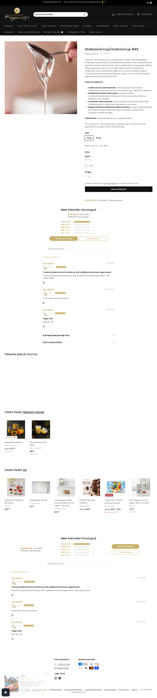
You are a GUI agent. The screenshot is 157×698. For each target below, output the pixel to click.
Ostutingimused (55, 689)
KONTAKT (9, 32)
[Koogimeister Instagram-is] (55, 678)
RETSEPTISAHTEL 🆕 (53, 32)
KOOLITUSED (138, 26)
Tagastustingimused (93, 689)
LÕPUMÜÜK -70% (76, 32)
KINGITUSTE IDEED (70, 26)
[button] (90, 200)
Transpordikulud (110, 183)
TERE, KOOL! (96, 32)
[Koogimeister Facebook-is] (60, 678)
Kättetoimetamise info (56, 335)
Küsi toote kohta (52, 342)
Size (87, 133)
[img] (48, 263)
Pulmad (87, 26)
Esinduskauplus (110, 689)
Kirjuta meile (124, 689)
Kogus (88, 172)
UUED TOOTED (49, 26)
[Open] (6, 692)
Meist (27, 689)
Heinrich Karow (91, 53)
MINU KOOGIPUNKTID (29, 32)
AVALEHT (9, 26)
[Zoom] (41, 77)
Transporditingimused (73, 689)
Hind (87, 152)
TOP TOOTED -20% (27, 26)
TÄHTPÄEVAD (102, 26)
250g (89, 138)
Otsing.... (134, 689)
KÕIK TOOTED (121, 26)
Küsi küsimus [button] (93, 238)
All (25, 470)
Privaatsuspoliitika (39, 689)
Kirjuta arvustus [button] (64, 238)
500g (98, 138)
